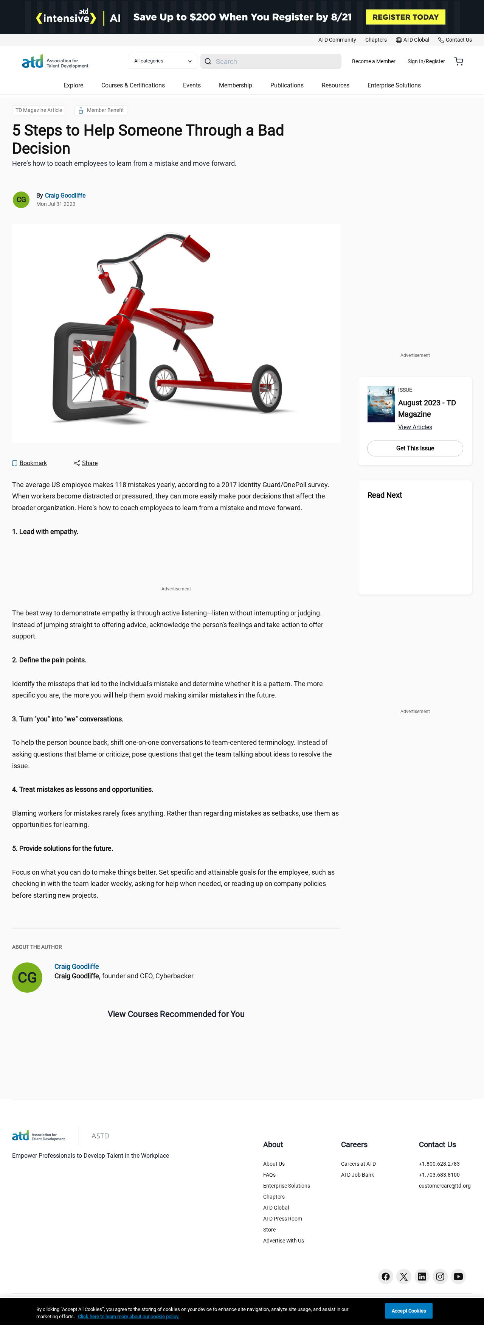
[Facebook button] (385, 1276)
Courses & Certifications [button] (133, 85)
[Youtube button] (458, 1276)
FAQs (269, 1175)
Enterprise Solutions (286, 1186)
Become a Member (374, 61)
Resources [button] (335, 85)
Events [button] (192, 85)
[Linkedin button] (422, 1276)
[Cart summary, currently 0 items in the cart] (461, 61)
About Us (274, 1164)
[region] (176, 532)
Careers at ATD (358, 1164)
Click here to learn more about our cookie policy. (128, 1317)
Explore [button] (73, 85)
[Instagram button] (440, 1276)
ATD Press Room (282, 1219)
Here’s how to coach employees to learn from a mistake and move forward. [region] (124, 163)
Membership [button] (235, 85)
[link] (337, 40)
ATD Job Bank (357, 1175)
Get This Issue (415, 448)
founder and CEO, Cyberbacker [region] (124, 976)
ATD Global (276, 1208)
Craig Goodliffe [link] (65, 195)
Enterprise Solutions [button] (394, 85)
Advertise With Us (283, 1241)
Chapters (274, 1197)
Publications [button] (287, 85)
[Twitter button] (403, 1276)
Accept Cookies (409, 1311)
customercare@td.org (445, 1186)
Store (269, 1230)
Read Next (385, 495)
